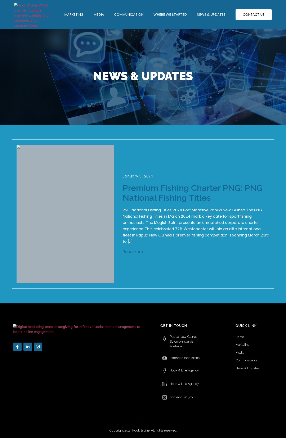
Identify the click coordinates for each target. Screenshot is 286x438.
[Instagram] (38, 347)
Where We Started (170, 14)
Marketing (74, 14)
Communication (128, 14)
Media (99, 14)
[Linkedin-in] (27, 347)
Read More (133, 251)
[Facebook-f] (17, 347)
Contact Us (253, 14)
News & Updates (211, 14)
